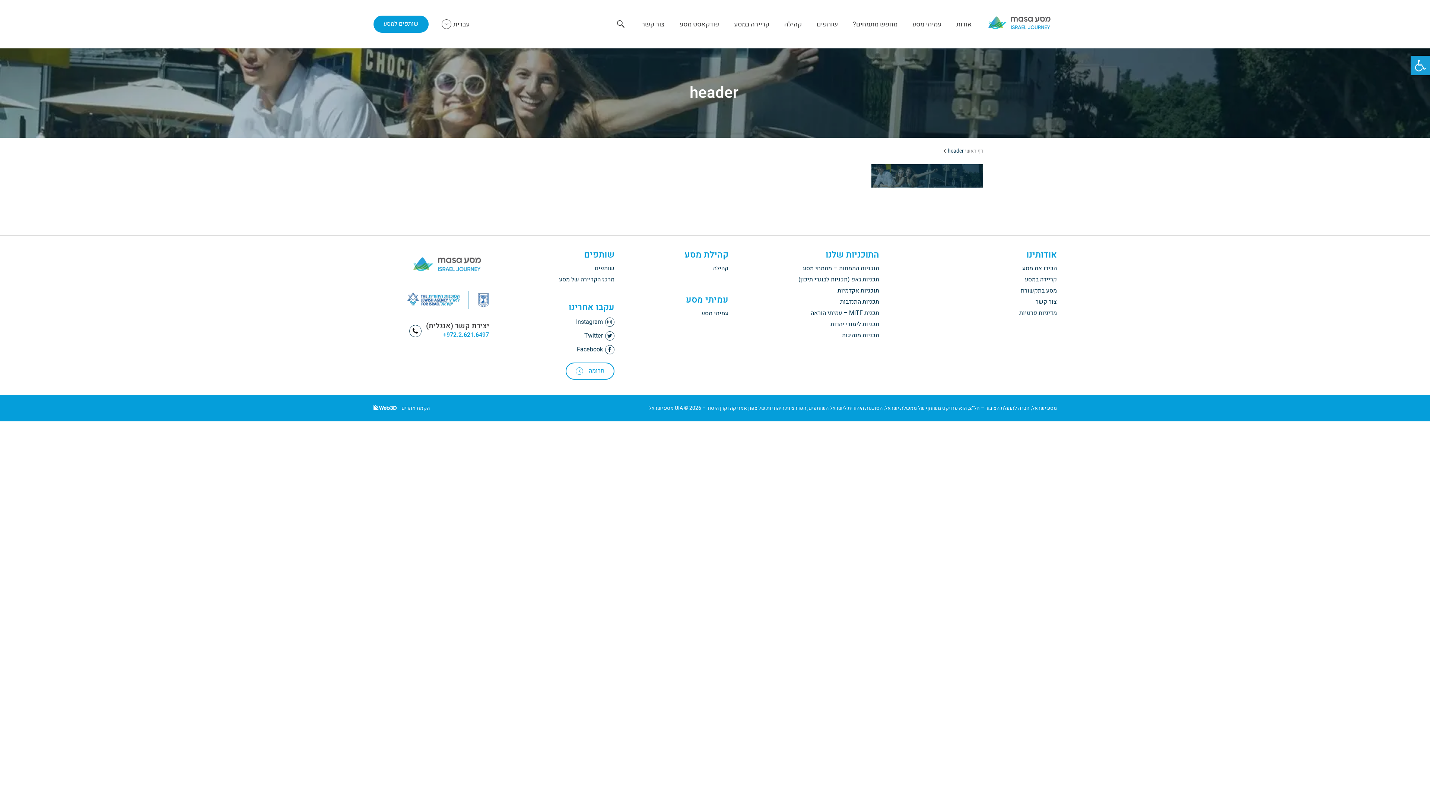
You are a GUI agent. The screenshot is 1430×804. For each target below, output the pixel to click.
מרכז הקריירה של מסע (586, 279)
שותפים (827, 24)
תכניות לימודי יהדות (854, 324)
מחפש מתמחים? (875, 24)
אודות (964, 24)
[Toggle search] (621, 25)
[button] (1420, 65)
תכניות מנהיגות (860, 335)
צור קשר (653, 24)
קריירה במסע (751, 24)
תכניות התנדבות (859, 301)
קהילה (793, 24)
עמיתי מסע (926, 24)
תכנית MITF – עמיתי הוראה (845, 313)
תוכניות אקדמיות (858, 290)
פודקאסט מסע (699, 24)
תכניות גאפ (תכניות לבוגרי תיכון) (838, 279)
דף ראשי (974, 151)
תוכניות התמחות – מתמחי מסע (841, 268)
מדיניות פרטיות (1038, 313)
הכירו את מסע (1039, 268)
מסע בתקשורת (1039, 290)
